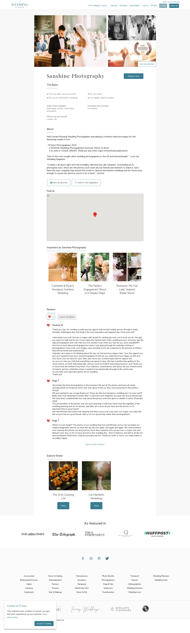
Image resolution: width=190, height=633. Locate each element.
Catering (29, 588)
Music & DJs (82, 592)
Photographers (108, 580)
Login (163, 5)
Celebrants (29, 592)
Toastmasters (108, 592)
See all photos (59, 182)
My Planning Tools (97, 5)
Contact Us (59, 620)
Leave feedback (67, 316)
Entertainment (55, 580)
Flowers (55, 588)
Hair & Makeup (55, 592)
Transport (134, 576)
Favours (55, 584)
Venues (113, 5)
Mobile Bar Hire (82, 588)
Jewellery (82, 580)
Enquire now (134, 76)
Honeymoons (82, 576)
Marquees (81, 584)
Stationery (108, 588)
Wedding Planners (161, 576)
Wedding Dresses (135, 588)
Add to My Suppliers (87, 182)
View (63, 505)
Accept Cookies (44, 623)
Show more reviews (95, 444)
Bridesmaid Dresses (29, 580)
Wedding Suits (161, 580)
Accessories (29, 576)
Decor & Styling (55, 576)
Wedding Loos (134, 592)
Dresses (123, 5)
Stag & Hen (108, 584)
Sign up (174, 5)
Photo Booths (108, 576)
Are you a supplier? (171, 2)
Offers (153, 5)
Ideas (145, 5)
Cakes (29, 584)
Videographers (134, 584)
